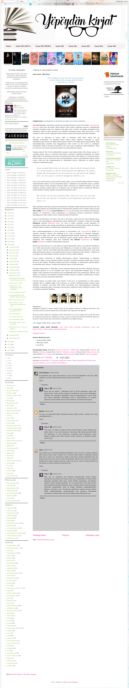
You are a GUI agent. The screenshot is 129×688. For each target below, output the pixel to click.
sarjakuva (10, 638)
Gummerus (10, 408)
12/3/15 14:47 (49, 411)
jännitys (9, 583)
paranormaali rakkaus (13, 628)
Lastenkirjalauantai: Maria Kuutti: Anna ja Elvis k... (17, 279)
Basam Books (11, 403)
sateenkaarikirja (12, 640)
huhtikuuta (12, 270)
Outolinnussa (42, 241)
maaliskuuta (13, 273)
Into (8, 415)
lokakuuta (12, 253)
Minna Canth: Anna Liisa (16, 300)
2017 (9, 239)
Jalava (9, 418)
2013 (9, 344)
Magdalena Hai (111, 173)
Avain (9, 398)
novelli (9, 620)
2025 (9, 216)
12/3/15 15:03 (57, 427)
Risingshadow (11, 488)
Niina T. (46, 388)
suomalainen (11, 653)
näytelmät (10, 625)
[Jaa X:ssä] (65, 358)
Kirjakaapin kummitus (113, 158)
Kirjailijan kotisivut (39, 333)
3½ (51, 360)
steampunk (10, 530)
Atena (9, 388)
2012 (9, 347)
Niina (13, 145)
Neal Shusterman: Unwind (17, 292)
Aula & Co (10, 393)
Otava (9, 450)
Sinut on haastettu (14, 313)
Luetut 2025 (112, 46)
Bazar (8, 405)
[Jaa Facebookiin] (67, 358)
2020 (9, 230)
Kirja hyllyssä (110, 143)
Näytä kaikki (121, 182)
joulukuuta (12, 247)
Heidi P (41, 411)
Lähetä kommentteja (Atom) (45, 540)
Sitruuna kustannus (13, 460)
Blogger (74, 682)
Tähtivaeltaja (11, 490)
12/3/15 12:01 (57, 388)
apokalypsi (10, 515)
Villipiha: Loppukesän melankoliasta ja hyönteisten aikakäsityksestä (114, 176)
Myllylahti (10, 443)
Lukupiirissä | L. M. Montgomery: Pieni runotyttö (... (15, 287)
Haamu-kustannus (12, 410)
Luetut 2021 (60, 46)
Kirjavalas (109, 151)
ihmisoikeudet (81, 360)
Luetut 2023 (86, 46)
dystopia (55, 360)
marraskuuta (13, 250)
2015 (9, 244)
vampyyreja (10, 663)
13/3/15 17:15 (57, 474)
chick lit (9, 555)
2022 (9, 224)
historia (9, 520)
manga (9, 613)
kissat (8, 598)
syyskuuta (12, 256)
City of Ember (47, 354)
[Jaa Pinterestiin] (68, 358)
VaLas (9, 468)
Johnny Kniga (11, 420)
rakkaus (9, 630)
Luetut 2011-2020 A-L (23, 46)
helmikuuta (13, 335)
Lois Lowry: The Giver (16, 316)
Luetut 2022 (73, 46)
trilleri (9, 658)
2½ (8, 365)
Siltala (9, 458)
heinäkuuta (13, 261)
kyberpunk (10, 525)
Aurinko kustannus (13, 395)
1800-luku (10, 508)
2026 (9, 213)
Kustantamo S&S (12, 430)
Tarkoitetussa (46, 211)
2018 (9, 236)
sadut (8, 635)
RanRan (9, 453)
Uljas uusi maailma (92, 354)
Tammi (9, 463)
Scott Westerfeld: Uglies (16, 319)
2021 (9, 227)
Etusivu (8, 46)
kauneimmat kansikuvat (14, 588)
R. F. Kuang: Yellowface (113, 168)
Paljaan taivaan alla (93, 352)
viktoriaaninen (11, 538)
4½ (8, 375)
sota (8, 650)
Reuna (9, 455)
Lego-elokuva (85, 231)
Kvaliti (9, 433)
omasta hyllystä (12, 500)
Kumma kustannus (13, 428)
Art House (10, 385)
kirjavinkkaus (11, 595)
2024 (9, 219)
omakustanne (11, 475)
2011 (9, 350)
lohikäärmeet (11, 608)
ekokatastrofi (11, 563)
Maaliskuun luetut (14, 275)
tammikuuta (13, 338)
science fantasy (11, 643)
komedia (9, 603)
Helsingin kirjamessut (13, 548)
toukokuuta (13, 267)
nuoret (48, 363)
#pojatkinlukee (44, 360)
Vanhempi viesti (92, 535)
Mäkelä (9, 445)
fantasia (9, 570)
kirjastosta (36, 363)
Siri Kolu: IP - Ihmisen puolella (18, 331)
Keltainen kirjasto (12, 425)
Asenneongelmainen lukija (113, 153)
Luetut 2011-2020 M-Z (43, 46)
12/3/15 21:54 (47, 450)
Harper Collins (71, 360)
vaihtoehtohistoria (12, 535)
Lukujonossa (110, 166)
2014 (9, 341)
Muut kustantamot (12, 440)
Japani (9, 550)
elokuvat (9, 565)
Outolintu (93, 350)
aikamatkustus (11, 513)
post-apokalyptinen (13, 528)
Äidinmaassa (85, 239)
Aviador (9, 400)
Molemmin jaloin (54, 223)
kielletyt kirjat (91, 360)
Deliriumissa (67, 211)
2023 (9, 221)
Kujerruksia (85, 327)
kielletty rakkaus (12, 593)
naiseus (9, 615)
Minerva (9, 438)
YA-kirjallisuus (62, 363)
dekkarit (9, 558)
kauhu (9, 585)
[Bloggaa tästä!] (63, 358)
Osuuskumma (11, 448)
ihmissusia (10, 580)
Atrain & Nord (11, 390)
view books (25, 155)
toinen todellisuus (12, 655)
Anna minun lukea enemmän (69, 327)
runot (8, 633)
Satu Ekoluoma (44, 372)
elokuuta (12, 258)
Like (8, 435)
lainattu (9, 498)
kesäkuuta (12, 264)
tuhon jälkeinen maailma (14, 533)
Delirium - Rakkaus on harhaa (65, 352)
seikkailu (54, 363)
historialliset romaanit (13, 523)
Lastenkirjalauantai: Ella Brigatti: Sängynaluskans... (18, 296)
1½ (8, 360)
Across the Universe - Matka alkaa (67, 350)
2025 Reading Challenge (16, 143)
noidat (9, 618)
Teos (8, 465)
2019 (9, 233)
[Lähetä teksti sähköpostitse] (56, 357)
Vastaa (41, 380)
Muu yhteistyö (11, 483)
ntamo (9, 473)
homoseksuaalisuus (13, 573)
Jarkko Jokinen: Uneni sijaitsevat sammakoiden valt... (17, 304)
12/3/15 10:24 (54, 372)
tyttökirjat (10, 660)
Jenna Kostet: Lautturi (16, 283)
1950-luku (10, 510)
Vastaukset (44, 385)
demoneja (10, 560)
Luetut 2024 (99, 46)
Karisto (9, 423)
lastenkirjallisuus (12, 605)
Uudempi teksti (39, 535)
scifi (8, 645)
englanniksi (62, 360)
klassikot (42, 363)
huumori (9, 575)
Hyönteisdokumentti (60, 329)
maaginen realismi (12, 610)
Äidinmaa (43, 352)
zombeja (9, 665)
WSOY (9, 470)
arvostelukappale (12, 493)
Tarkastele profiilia (11, 119)
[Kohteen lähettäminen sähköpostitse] (61, 358)
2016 (9, 241)
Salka (41, 450)
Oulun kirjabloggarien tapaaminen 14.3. (16, 310)
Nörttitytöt (10, 485)
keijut (8, 590)
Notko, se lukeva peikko (45, 329)
